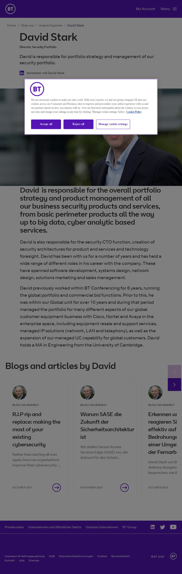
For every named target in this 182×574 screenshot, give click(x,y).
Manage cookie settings (113, 124)
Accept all (46, 124)
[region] (91, 107)
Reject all (78, 124)
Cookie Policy (134, 112)
